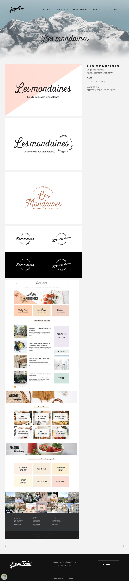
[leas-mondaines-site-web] (43, 409)
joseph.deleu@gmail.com (64, 562)
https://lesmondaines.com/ (100, 73)
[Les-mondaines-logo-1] (43, 144)
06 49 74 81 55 (64, 565)
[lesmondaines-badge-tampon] (43, 252)
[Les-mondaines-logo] (43, 90)
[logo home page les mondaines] (43, 198)
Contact (108, 564)
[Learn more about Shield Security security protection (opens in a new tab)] (4, 577)
